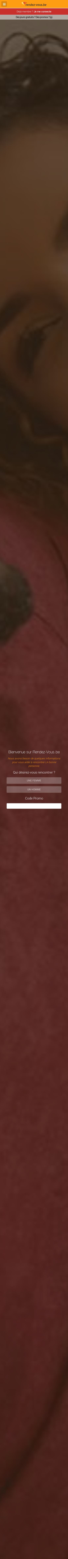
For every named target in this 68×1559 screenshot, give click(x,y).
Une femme (34, 780)
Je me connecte (42, 11)
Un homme (34, 789)
